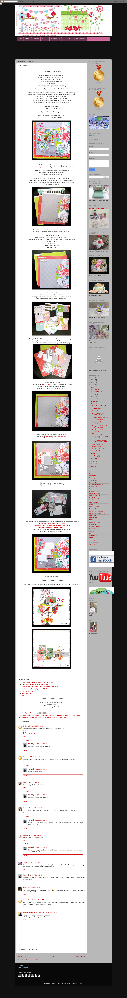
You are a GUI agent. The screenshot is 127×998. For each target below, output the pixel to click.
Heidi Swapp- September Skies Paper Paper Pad (37, 682)
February (95, 456)
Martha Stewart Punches (96, 511)
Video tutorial (93, 535)
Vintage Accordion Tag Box (100, 417)
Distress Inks (93, 486)
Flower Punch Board (95, 493)
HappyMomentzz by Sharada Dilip (33, 912)
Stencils (91, 531)
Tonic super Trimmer (62, 717)
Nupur (30, 743)
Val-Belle (26, 808)
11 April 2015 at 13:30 (41, 769)
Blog (20, 39)
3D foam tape (47, 436)
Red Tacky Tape (27, 693)
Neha (24, 782)
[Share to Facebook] (44, 713)
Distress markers (94, 491)
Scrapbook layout (50, 717)
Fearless (25, 835)
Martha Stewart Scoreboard (97, 513)
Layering (31, 717)
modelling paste (93, 542)
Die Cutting (92, 482)
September (96, 391)
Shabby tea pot (96, 408)
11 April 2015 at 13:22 (35, 808)
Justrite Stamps (93, 502)
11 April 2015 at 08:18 (38, 726)
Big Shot (91, 473)
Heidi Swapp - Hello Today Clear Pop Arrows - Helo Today (52, 525)
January (95, 458)
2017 (93, 382)
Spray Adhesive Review (99, 444)
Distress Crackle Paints (96, 484)
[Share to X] (42, 713)
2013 (93, 464)
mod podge (92, 540)
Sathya (25, 862)
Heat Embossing (94, 498)
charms (91, 537)
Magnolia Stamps (94, 506)
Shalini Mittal (92, 135)
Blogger (80, 983)
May (94, 401)
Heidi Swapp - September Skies (39, 167)
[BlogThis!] (40, 713)
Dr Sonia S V (27, 726)
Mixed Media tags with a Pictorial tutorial (99, 414)
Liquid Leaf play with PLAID (99, 208)
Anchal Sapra (27, 900)
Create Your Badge (93, 139)
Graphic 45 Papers (94, 495)
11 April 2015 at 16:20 (34, 862)
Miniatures (92, 520)
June (94, 399)
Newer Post (23, 956)
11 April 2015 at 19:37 (41, 847)
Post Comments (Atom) (33, 960)
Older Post (80, 956)
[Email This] (38, 713)
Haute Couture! (96, 446)
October (95, 389)
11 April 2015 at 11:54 (33, 782)
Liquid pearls (93, 504)
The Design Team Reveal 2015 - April (99, 449)
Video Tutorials (79, 39)
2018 (93, 380)
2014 (93, 461)
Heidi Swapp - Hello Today (64, 715)
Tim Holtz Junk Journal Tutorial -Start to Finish (99, 440)
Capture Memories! (97, 411)
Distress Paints (93, 489)
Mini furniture (93, 517)
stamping (92, 544)
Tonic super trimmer (61, 237)
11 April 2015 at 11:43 (36, 757)
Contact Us (55, 39)
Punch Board (93, 524)
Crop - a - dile (93, 480)
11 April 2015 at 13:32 (35, 835)
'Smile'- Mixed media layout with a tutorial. (100, 437)
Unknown (26, 757)
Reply (24, 736)
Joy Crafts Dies (93, 500)
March (95, 453)
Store (27, 39)
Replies (27, 740)
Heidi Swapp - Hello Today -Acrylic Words (52, 523)
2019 (93, 377)
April (94, 404)
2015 (93, 387)
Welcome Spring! (97, 434)
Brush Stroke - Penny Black (100, 406)
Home (52, 956)
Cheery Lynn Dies (94, 478)
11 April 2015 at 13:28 (41, 820)
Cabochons (92, 475)
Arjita (25, 887)
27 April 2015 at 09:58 (51, 912)
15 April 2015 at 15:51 (38, 900)
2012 (93, 466)
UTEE (91, 533)
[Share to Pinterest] (46, 713)
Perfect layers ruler (94, 522)
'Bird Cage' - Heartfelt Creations (98, 430)
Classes (36, 39)
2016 (93, 384)
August (95, 394)
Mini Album (92, 515)
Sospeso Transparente (95, 526)
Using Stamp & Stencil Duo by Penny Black (100, 426)
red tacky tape (46, 384)
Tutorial (45, 39)
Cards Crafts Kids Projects (31, 734)
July (94, 396)
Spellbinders (92, 529)
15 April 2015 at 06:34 (33, 887)
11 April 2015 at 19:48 (36, 875)
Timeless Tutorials (97, 419)
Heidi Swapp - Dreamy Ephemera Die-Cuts (51, 527)
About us (66, 39)
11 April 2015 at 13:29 (41, 743)
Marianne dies (93, 509)
